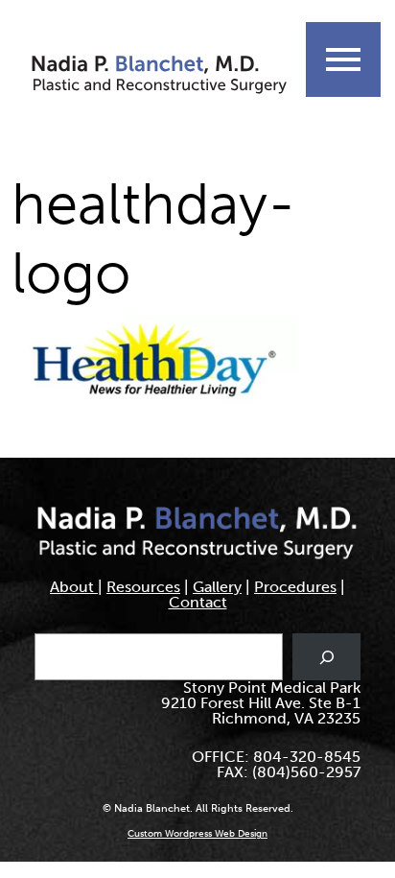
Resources (143, 587)
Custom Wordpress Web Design (197, 834)
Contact (198, 602)
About (74, 587)
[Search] (326, 656)
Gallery (217, 587)
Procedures (295, 587)
